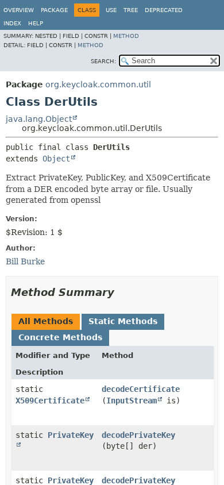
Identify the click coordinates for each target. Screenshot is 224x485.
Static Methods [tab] (122, 321)
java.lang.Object (39, 119)
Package (54, 10)
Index (12, 23)
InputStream (131, 400)
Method (126, 36)
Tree (130, 10)
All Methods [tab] (45, 321)
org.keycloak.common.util (98, 84)
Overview (18, 10)
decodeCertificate (141, 389)
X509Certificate (50, 400)
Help (35, 23)
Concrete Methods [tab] (60, 337)
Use (111, 10)
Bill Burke (25, 261)
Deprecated (164, 10)
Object (56, 158)
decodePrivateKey (138, 435)
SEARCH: (103, 61)
